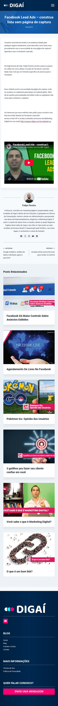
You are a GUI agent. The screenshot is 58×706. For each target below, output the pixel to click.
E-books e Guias (9, 646)
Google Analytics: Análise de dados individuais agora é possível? (14, 253)
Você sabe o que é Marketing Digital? (29, 521)
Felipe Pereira (29, 205)
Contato (6, 650)
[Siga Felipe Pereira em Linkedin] (37, 236)
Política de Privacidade (12, 671)
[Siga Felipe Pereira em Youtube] (33, 236)
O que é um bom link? (20, 571)
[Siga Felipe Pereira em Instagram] (29, 236)
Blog (5, 643)
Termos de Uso (9, 668)
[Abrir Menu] (52, 5)
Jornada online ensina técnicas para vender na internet (43, 251)
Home (5, 640)
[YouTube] (5, 621)
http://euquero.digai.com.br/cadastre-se (36, 121)
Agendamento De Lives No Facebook (29, 369)
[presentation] (29, 294)
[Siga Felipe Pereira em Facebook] (21, 236)
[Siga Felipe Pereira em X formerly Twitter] (25, 236)
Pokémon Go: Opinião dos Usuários (28, 418)
